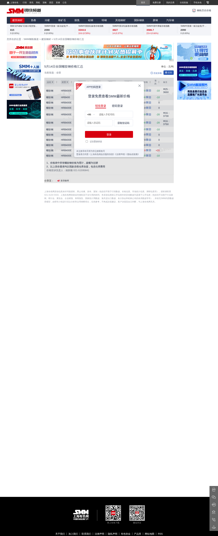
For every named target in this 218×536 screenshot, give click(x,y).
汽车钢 (170, 20)
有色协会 (125, 534)
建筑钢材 (17, 20)
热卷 (33, 20)
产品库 (137, 534)
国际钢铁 (139, 20)
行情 (25, 2)
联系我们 (86, 534)
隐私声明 (112, 534)
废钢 (155, 20)
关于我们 (60, 534)
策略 (45, 2)
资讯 (31, 2)
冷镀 (47, 20)
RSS (160, 534)
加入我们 (73, 534)
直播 (58, 2)
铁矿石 (62, 20)
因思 (51, 2)
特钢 (104, 20)
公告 (65, 2)
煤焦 (77, 20)
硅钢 (90, 20)
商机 (38, 2)
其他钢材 (120, 20)
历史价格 (158, 73)
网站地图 (149, 534)
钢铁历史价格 (204, 10)
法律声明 (99, 534)
